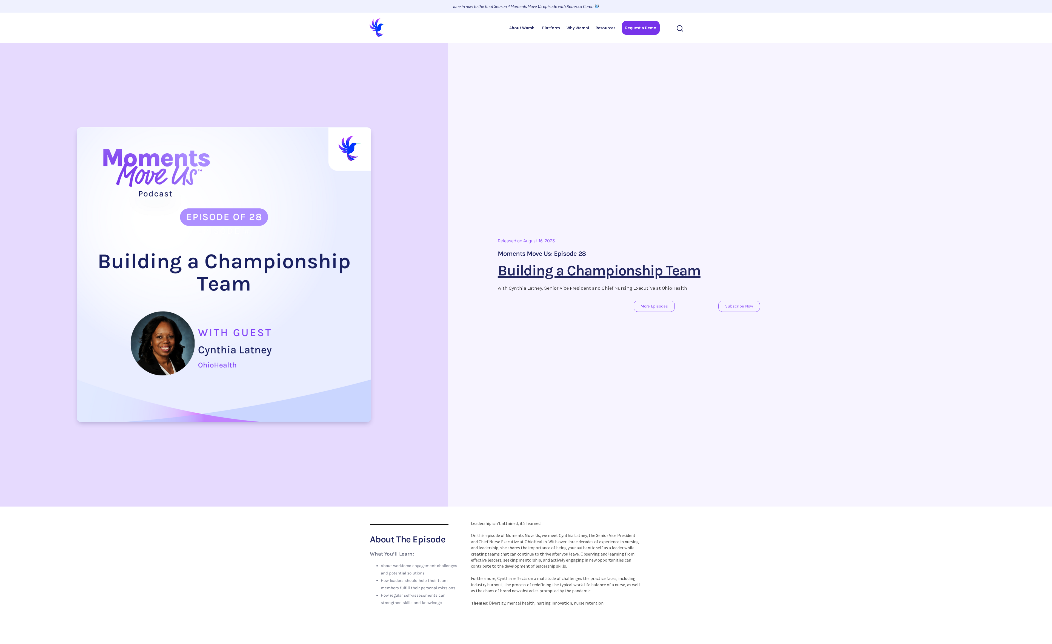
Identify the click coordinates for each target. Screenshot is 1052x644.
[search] (680, 27)
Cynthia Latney (573, 535)
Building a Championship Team (599, 270)
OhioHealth (536, 541)
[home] (378, 27)
